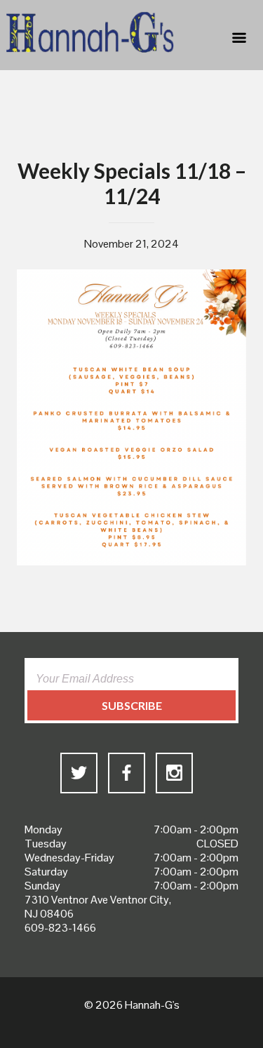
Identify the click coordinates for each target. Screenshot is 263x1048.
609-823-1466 (60, 927)
